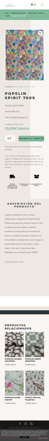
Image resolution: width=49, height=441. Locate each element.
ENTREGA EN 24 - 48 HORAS (24, 184)
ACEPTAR (24, 437)
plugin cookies (43, 438)
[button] (40, 33)
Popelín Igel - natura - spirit (24, 86)
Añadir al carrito (31, 138)
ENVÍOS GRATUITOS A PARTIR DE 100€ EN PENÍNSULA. (12, 186)
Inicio (7, 13)
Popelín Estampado (18, 13)
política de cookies (7, 435)
